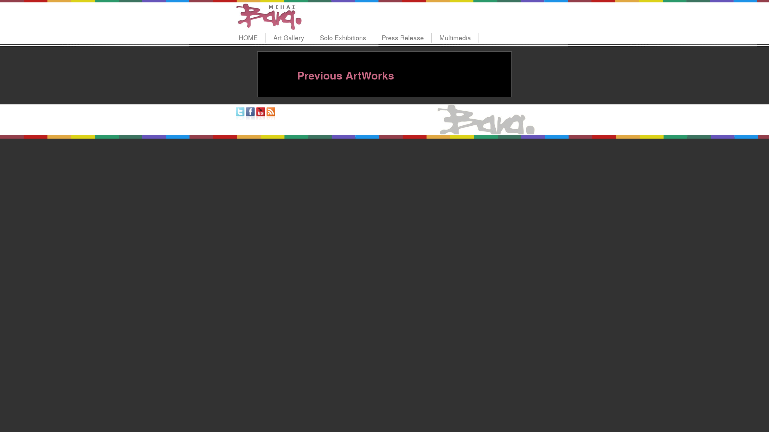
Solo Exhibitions (343, 37)
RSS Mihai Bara (270, 113)
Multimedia (455, 37)
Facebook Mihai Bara (250, 113)
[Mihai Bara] (268, 24)
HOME (248, 37)
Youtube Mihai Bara (260, 113)
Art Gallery (288, 37)
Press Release (403, 37)
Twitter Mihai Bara (240, 113)
